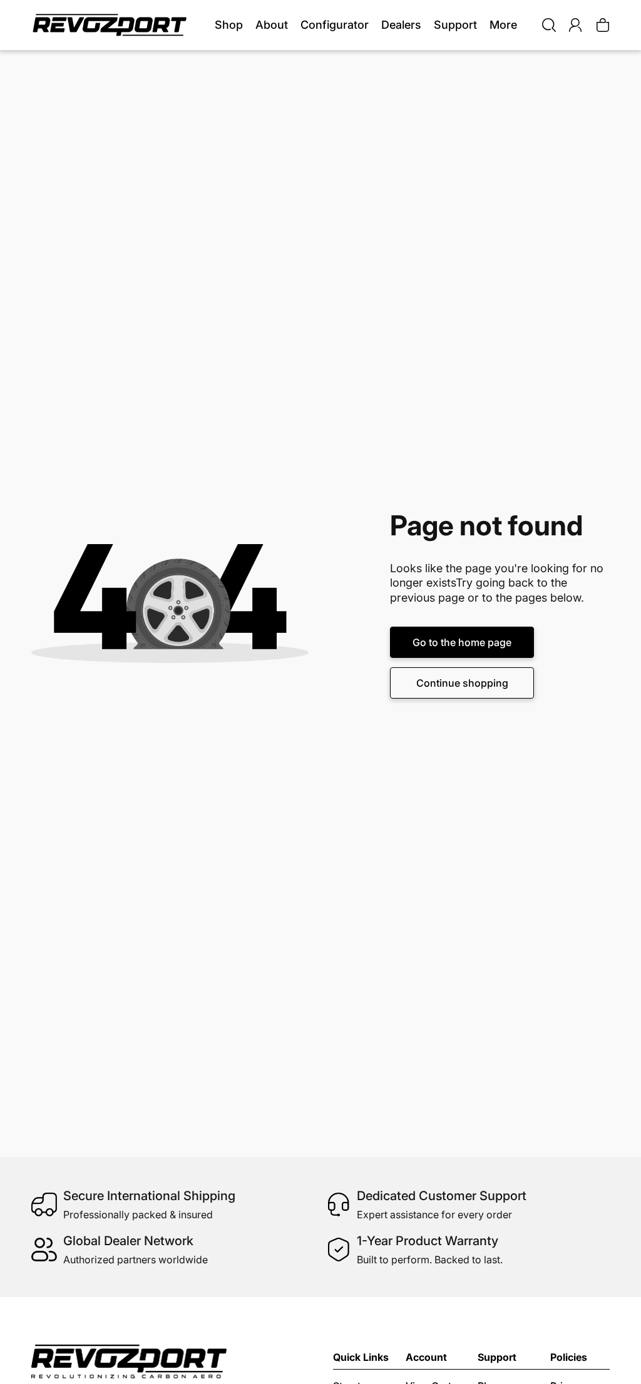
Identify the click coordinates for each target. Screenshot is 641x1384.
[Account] (575, 25)
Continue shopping (462, 683)
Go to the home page (462, 642)
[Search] (549, 25)
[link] (228, 25)
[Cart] (603, 25)
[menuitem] (503, 25)
